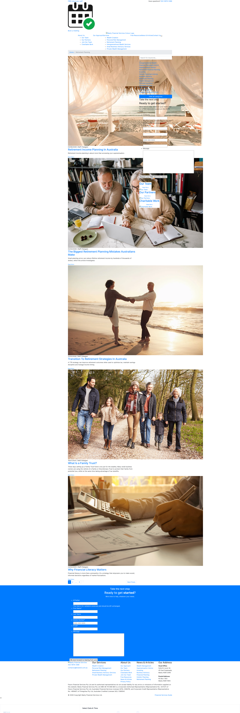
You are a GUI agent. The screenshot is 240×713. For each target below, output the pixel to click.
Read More (71, 157)
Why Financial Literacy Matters (87, 569)
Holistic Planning (142, 677)
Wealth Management (146, 81)
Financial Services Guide (163, 695)
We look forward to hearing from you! (83, 660)
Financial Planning (143, 675)
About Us (81, 35)
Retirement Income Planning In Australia (93, 149)
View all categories (155, 96)
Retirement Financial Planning (149, 70)
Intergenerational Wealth (147, 63)
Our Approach (98, 35)
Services (106, 35)
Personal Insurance (146, 83)
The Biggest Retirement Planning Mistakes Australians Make (101, 253)
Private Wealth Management (117, 49)
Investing (142, 72)
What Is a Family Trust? (82, 463)
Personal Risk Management (116, 40)
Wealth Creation (112, 38)
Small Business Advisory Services (118, 47)
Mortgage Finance (145, 85)
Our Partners (86, 40)
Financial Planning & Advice (149, 65)
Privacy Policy (126, 681)
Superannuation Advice (147, 67)
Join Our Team (87, 42)
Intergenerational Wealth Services (118, 44)
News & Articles (147, 35)
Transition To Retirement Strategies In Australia (97, 359)
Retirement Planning (114, 42)
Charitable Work (87, 44)
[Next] (82, 581)
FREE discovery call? (75, 1)
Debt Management (145, 90)
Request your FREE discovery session (153, 177)
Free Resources (135, 35)
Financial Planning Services (148, 92)
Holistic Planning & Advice (148, 74)
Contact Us (157, 35)
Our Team (85, 38)
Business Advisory (145, 76)
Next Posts (131, 582)
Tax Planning (143, 88)
